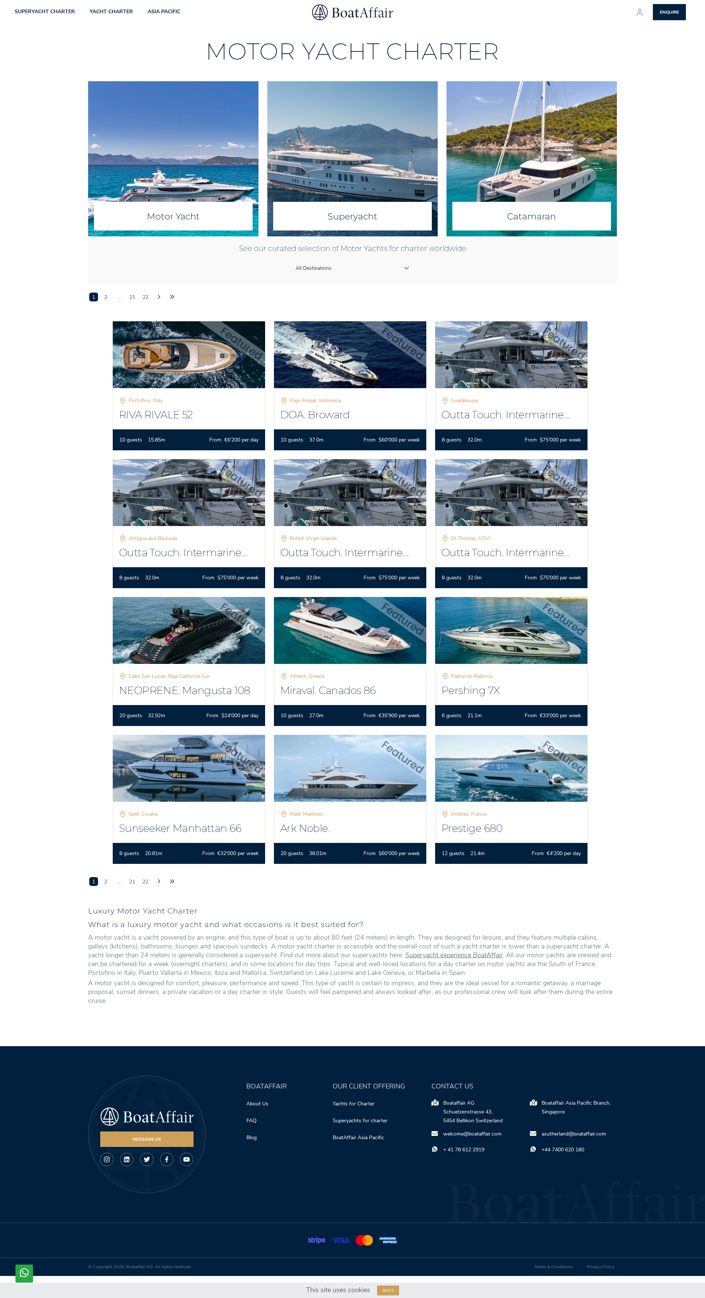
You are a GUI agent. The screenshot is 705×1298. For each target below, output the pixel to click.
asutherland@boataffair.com (574, 1133)
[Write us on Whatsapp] (24, 1274)
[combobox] (353, 268)
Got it (388, 1290)
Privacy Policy (600, 1267)
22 (145, 297)
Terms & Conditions (553, 1267)
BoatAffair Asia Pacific (359, 1137)
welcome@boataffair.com (472, 1133)
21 (132, 297)
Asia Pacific (164, 11)
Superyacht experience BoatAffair (454, 955)
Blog (251, 1137)
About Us (257, 1103)
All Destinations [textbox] (314, 268)
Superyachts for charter (361, 1120)
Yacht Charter (111, 11)
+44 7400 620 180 (563, 1149)
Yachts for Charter (354, 1103)
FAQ (251, 1120)
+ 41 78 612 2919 (463, 1149)
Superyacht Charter (45, 11)
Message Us (147, 1139)
